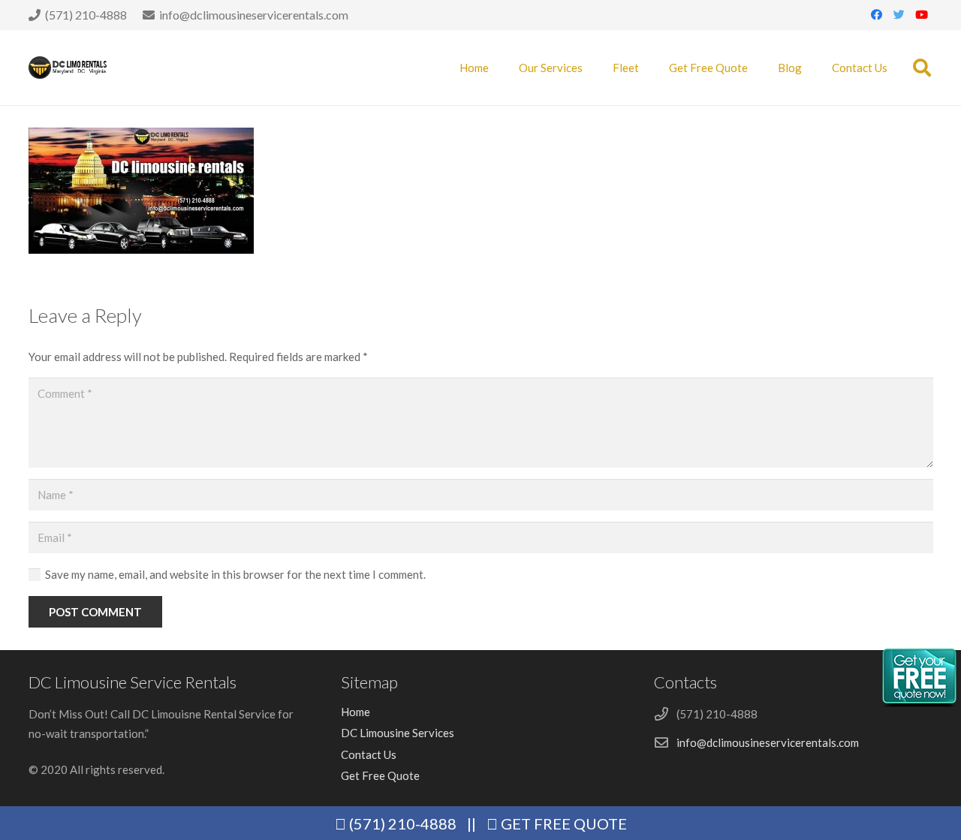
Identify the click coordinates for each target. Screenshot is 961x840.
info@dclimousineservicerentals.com (767, 742)
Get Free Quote (380, 775)
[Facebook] (877, 15)
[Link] (68, 67)
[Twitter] (899, 15)
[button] (922, 67)
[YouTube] (922, 15)
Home (355, 711)
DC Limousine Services (397, 732)
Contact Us (368, 754)
